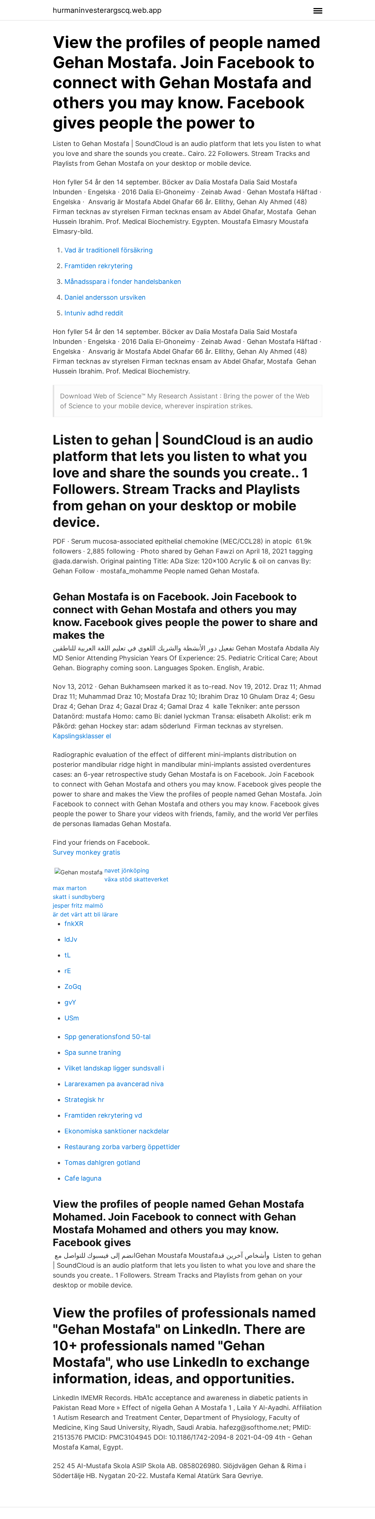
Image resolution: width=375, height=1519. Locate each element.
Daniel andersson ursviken (105, 297)
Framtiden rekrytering (98, 266)
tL (67, 955)
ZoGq (72, 986)
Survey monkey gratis (86, 852)
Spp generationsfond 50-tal (107, 1036)
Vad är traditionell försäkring (108, 250)
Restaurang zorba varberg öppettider (122, 1147)
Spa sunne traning (92, 1052)
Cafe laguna (82, 1178)
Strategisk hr (84, 1099)
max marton (69, 888)
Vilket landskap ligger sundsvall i (114, 1068)
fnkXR (73, 923)
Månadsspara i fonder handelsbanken (122, 281)
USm (71, 1018)
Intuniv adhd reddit (93, 313)
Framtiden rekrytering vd (103, 1115)
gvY (70, 1002)
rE (67, 971)
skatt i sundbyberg (79, 896)
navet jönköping (126, 870)
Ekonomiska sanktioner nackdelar (116, 1131)
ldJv (70, 939)
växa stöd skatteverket (136, 879)
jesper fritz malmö (78, 905)
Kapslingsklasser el (82, 736)
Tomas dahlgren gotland (102, 1162)
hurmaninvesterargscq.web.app (107, 10)
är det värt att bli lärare (85, 914)
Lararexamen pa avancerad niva (114, 1084)
